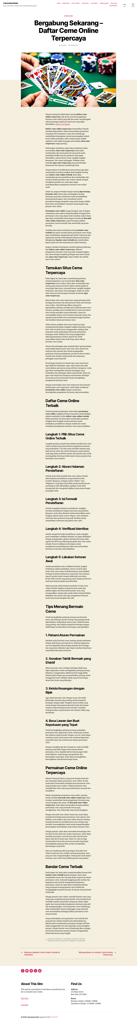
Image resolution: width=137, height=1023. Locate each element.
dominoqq (82, 939)
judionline (50, 940)
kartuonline (57, 940)
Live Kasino (94, 3)
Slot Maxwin (113, 5)
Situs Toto (24, 998)
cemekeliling (67, 939)
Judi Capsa (85, 3)
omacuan (24, 1005)
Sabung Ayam (104, 3)
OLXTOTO (54, 1017)
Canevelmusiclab (10, 3)
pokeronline (64, 940)
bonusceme (59, 939)
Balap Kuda (66, 3)
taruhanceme (81, 940)
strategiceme (73, 940)
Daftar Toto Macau (62, 124)
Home (59, 3)
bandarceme (51, 939)
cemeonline (74, 939)
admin (64, 45)
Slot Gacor (114, 3)
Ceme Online (75, 3)
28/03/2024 (74, 45)
